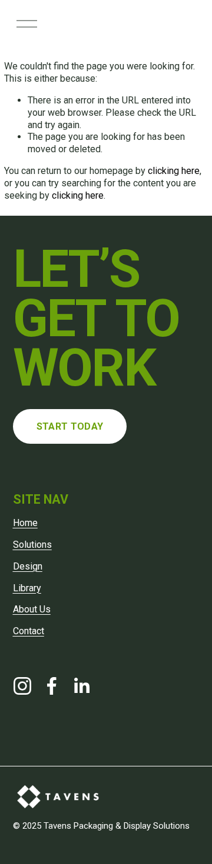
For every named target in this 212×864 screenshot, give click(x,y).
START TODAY (70, 426)
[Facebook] (51, 686)
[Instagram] (22, 686)
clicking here (174, 170)
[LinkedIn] (81, 686)
